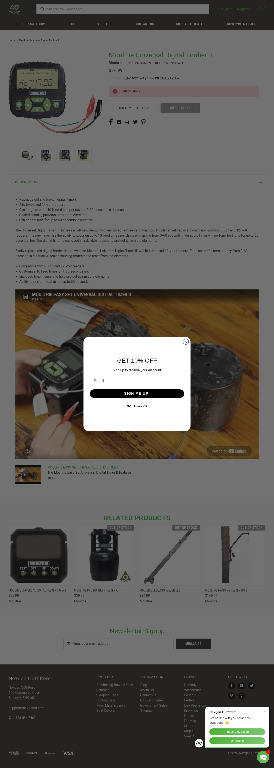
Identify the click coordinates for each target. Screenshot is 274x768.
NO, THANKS (137, 406)
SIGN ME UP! (137, 393)
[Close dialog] (185, 341)
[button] (263, 757)
